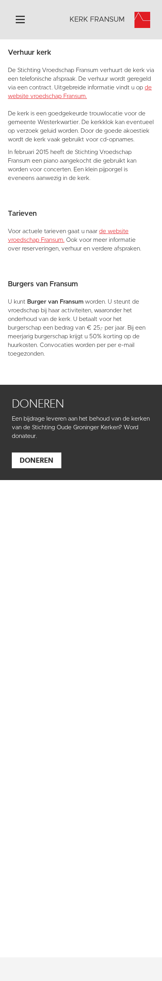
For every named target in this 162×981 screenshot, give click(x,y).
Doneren (36, 460)
